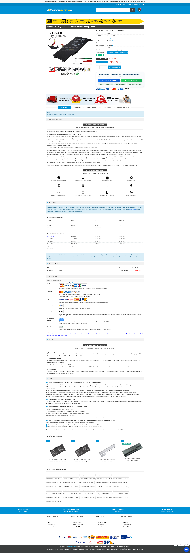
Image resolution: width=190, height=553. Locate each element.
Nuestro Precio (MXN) (102, 62)
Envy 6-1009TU (98, 238)
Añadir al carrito (115, 67)
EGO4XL (121, 223)
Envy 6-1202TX (122, 246)
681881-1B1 (73, 223)
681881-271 (97, 225)
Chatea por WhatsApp (132, 80)
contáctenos (132, 209)
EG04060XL (49, 220)
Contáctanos (137, 4)
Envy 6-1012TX (98, 241)
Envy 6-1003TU (122, 236)
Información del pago (102, 522)
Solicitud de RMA (76, 526)
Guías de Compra (76, 520)
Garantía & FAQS (123, 107)
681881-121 (49, 227)
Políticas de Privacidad (52, 526)
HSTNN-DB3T (98, 227)
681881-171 (97, 223)
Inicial (121, 16)
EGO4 (96, 220)
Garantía (49, 522)
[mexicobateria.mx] (60, 12)
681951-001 (121, 220)
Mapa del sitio (126, 526)
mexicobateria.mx (71, 546)
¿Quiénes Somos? (129, 4)
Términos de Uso (51, 524)
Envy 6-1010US (74, 241)
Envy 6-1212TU (50, 248)
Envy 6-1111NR (50, 246)
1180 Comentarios (111, 55)
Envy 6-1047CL (74, 243)
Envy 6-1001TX (98, 236)
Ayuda (142, 4)
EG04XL (72, 220)
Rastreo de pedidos (120, 4)
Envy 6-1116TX (74, 246)
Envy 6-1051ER (98, 243)
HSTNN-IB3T (49, 225)
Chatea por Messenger (110, 80)
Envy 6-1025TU (50, 243)
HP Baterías (126, 16)
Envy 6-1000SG (74, 236)
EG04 (120, 225)
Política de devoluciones (78, 524)
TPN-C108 (73, 227)
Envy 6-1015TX (122, 241)
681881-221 (73, 225)
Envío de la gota (101, 524)
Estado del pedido (77, 522)
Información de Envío (102, 520)
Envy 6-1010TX (50, 241)
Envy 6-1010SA (122, 238)
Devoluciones (101, 526)
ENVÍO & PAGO (107, 107)
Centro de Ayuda (126, 520)
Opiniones (77, 107)
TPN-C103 (49, 223)
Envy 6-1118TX (98, 246)
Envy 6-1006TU (50, 238)
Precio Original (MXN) (102, 58)
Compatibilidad (92, 107)
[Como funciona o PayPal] (127, 537)
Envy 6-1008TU (74, 238)
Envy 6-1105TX (122, 243)
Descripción (64, 107)
